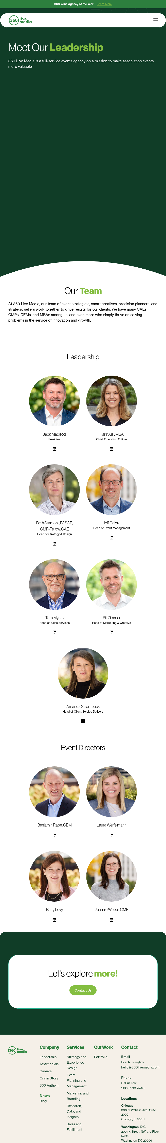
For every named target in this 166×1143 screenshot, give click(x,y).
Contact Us (83, 990)
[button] (155, 20)
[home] (20, 20)
